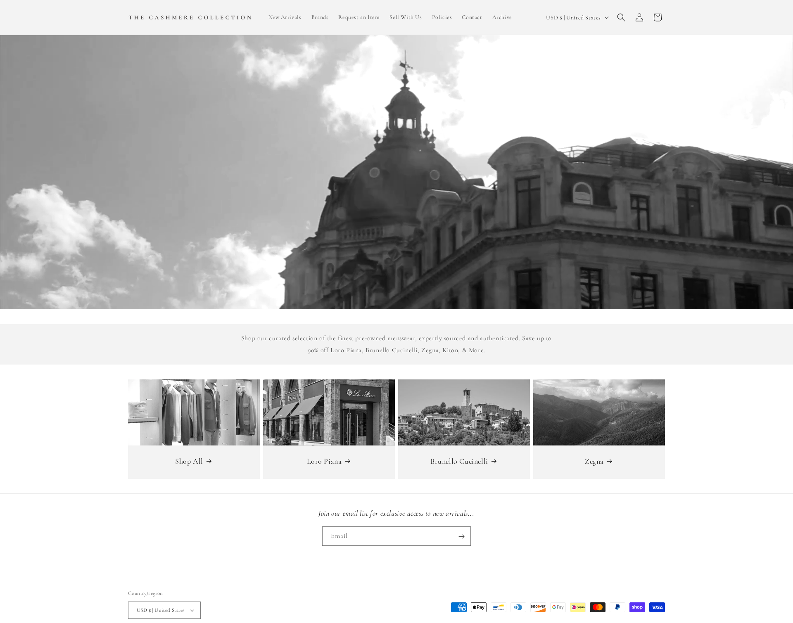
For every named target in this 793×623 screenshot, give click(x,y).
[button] (621, 17)
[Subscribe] (461, 536)
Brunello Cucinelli (459, 460)
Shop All (189, 460)
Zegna (594, 460)
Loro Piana (324, 460)
